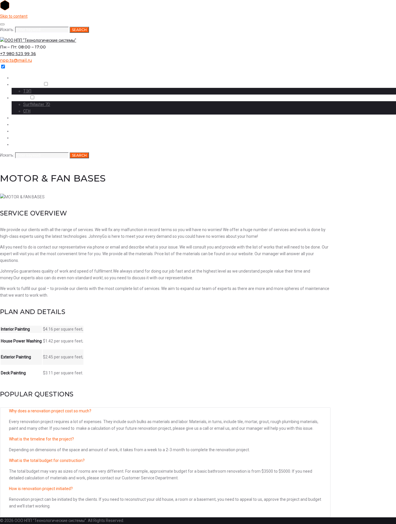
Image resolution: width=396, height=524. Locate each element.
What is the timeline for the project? (41, 439)
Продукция (22, 138)
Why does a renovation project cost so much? (50, 411)
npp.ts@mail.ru (16, 60)
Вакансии (21, 144)
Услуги (18, 131)
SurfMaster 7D (36, 104)
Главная (19, 78)
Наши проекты (26, 118)
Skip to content (14, 16)
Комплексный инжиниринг (38, 124)
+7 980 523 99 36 (18, 53)
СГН (26, 111)
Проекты (20, 98)
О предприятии (27, 84)
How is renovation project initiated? (41, 488)
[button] (165, 411)
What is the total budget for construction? (47, 460)
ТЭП (27, 91)
